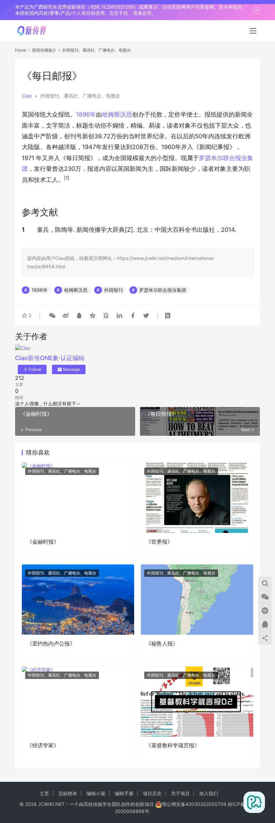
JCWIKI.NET (51, 804)
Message (71, 369)
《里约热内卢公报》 (51, 643)
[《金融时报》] (78, 498)
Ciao (27, 95)
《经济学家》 (43, 745)
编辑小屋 (96, 793)
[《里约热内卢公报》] (78, 599)
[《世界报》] (197, 498)
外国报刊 (113, 290)
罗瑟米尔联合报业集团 (162, 290)
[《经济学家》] (78, 702)
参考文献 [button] (40, 212)
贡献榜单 (67, 793)
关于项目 (180, 793)
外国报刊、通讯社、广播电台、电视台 (80, 95)
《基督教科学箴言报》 (173, 745)
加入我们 (208, 793)
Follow (35, 369)
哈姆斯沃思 (117, 114)
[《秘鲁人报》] (197, 599)
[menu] (253, 31)
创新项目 (144, 804)
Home (20, 50)
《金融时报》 (43, 541)
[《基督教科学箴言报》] (197, 702)
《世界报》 (159, 541)
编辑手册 (124, 793)
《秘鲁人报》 (162, 643)
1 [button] (23, 229)
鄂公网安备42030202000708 (194, 804)
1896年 (86, 114)
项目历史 (152, 793)
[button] (66, 179)
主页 (44, 793)
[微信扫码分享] (52, 316)
